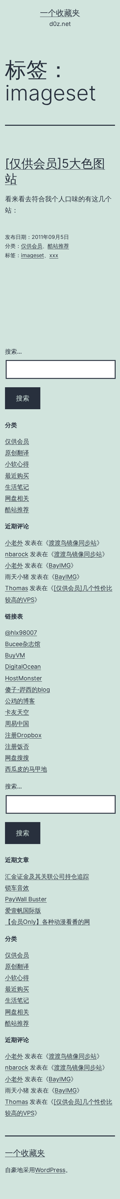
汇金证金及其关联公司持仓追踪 (47, 876)
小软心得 (17, 463)
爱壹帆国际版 (23, 910)
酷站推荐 (58, 246)
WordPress (50, 1169)
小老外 (14, 542)
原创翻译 (17, 452)
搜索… (13, 351)
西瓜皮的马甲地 (26, 769)
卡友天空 (17, 712)
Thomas (16, 588)
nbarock (16, 554)
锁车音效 (17, 887)
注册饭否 (17, 746)
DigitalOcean (23, 666)
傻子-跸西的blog (27, 689)
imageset (32, 255)
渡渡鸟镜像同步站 (73, 542)
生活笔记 (17, 486)
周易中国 (17, 723)
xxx (53, 255)
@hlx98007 (21, 632)
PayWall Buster (26, 899)
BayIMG (60, 565)
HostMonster (23, 678)
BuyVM (15, 655)
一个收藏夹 (60, 13)
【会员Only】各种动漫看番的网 (47, 921)
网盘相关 (17, 498)
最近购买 (17, 475)
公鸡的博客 (20, 700)
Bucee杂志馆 (22, 643)
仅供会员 (31, 246)
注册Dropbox (23, 735)
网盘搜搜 (17, 757)
